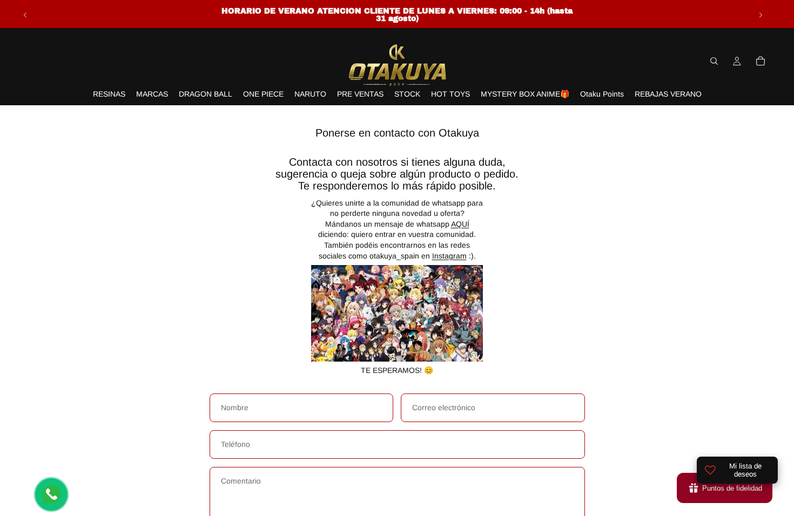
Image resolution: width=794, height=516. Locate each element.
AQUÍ (460, 224)
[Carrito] (760, 61)
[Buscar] (714, 61)
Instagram (449, 256)
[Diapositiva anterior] (25, 15)
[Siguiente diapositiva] (760, 15)
